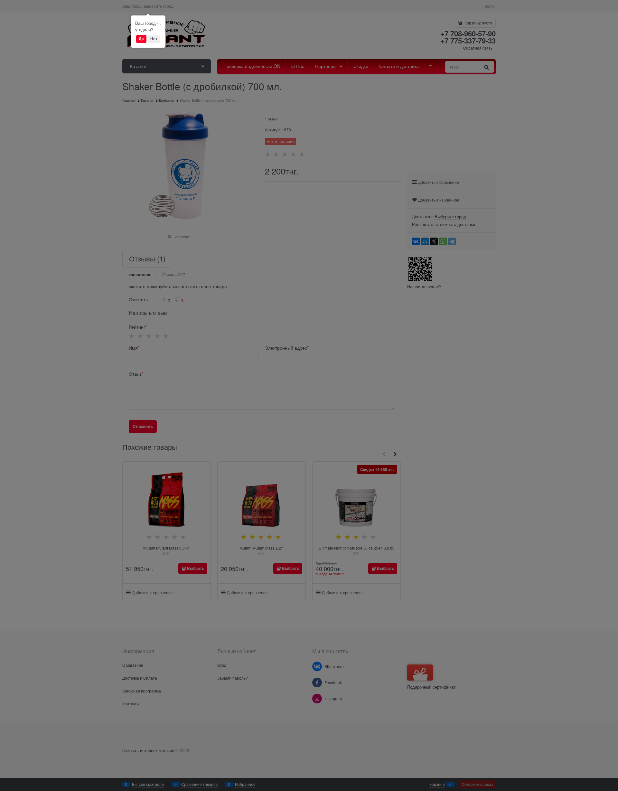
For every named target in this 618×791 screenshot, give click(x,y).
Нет (153, 39)
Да (141, 39)
